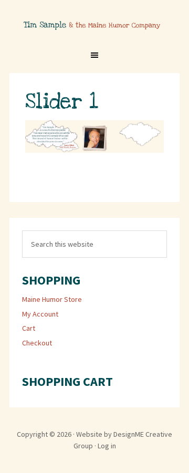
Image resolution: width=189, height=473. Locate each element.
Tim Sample (94, 33)
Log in (107, 445)
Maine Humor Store (52, 299)
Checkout (37, 343)
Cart (28, 328)
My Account (40, 314)
